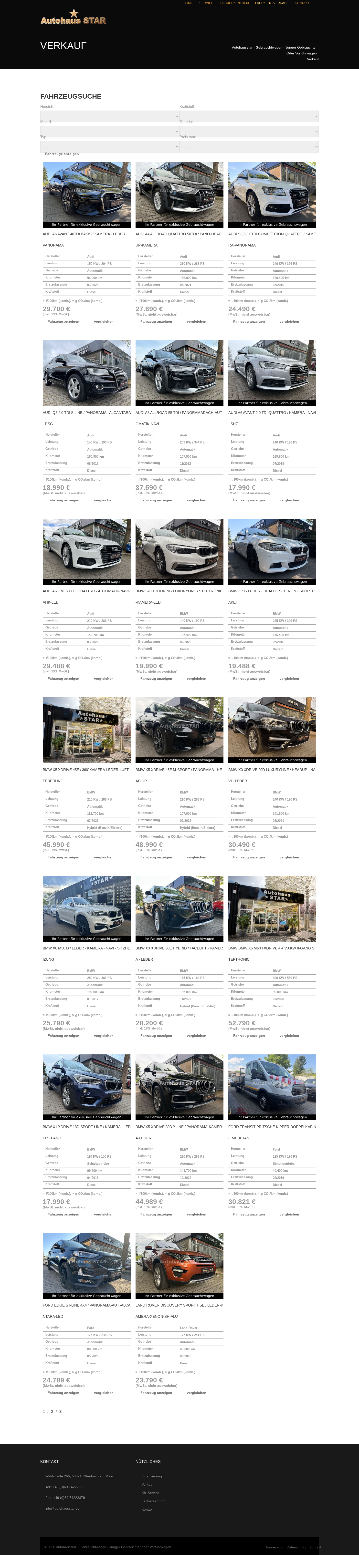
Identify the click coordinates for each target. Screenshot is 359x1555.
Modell (45, 122)
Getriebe (186, 122)
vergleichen (104, 321)
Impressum (274, 1547)
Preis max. (188, 137)
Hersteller (48, 106)
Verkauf (147, 1484)
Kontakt (147, 1509)
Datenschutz (296, 1547)
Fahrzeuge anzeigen (62, 154)
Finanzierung (151, 1476)
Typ (43, 137)
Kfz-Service (150, 1493)
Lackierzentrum (153, 1501)
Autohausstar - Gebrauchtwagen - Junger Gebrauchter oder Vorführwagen (113, 1547)
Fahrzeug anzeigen (63, 321)
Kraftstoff (187, 106)
